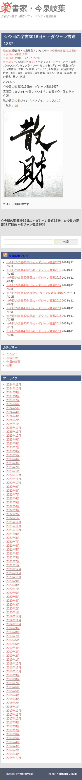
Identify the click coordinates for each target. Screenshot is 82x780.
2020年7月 (13, 589)
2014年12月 (13, 757)
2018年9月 (13, 675)
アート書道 (69, 61)
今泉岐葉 (53, 69)
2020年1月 (13, 612)
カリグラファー (28, 65)
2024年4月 (13, 412)
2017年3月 (13, 746)
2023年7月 (13, 447)
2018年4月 (13, 695)
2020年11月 (13, 573)
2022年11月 (13, 478)
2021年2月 (13, 561)
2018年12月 (13, 663)
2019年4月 (13, 647)
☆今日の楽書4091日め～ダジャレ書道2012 (33, 323)
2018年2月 (13, 702)
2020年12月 (13, 569)
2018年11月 (13, 667)
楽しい (51, 72)
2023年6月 (13, 451)
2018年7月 (13, 683)
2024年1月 (13, 423)
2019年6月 (13, 640)
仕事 (9, 365)
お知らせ (41, 50)
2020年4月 (13, 600)
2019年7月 (13, 636)
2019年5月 (13, 644)
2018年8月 (13, 679)
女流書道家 (67, 69)
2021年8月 (13, 537)
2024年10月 (13, 388)
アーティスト (43, 61)
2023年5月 (13, 455)
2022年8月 (13, 490)
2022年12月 (13, 475)
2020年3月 (13, 604)
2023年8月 (13, 443)
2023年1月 (13, 471)
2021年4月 (13, 553)
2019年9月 (13, 628)
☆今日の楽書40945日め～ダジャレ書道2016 (34, 292)
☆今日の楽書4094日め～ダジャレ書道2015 (33, 300)
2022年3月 (13, 510)
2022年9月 (13, 486)
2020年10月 (13, 577)
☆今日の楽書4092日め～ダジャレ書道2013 (33, 315)
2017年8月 (13, 726)
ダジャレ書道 (60, 65)
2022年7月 (13, 494)
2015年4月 (13, 754)
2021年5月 (13, 549)
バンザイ (41, 69)
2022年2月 (13, 514)
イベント (12, 353)
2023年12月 (13, 427)
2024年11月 (13, 384)
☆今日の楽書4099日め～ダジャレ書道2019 (33, 270)
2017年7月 (13, 730)
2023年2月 (13, 467)
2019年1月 (13, 659)
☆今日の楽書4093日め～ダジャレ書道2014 (33, 308)
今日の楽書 (13, 361)
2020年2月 (13, 608)
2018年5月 (13, 691)
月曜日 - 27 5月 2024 (27, 58)
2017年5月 (13, 738)
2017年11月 (13, 714)
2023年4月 (13, 459)
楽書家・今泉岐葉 (33, 7)
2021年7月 (13, 541)
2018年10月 (13, 671)
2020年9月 (13, 581)
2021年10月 (13, 530)
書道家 (29, 72)
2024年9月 (13, 392)
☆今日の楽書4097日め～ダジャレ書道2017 (33, 285)
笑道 (22, 76)
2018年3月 (13, 699)
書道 (20, 72)
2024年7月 (13, 400)
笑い (15, 76)
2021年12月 (13, 522)
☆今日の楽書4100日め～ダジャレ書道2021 (33, 262)
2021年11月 (13, 526)
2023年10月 (13, 435)
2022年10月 (13, 482)
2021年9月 (13, 533)
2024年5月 (13, 408)
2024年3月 (13, 416)
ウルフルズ (10, 65)
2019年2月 (13, 655)
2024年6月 (13, 404)
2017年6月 (13, 734)
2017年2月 (13, 750)
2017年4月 (13, 742)
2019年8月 (13, 632)
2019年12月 (13, 616)
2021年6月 (13, 545)
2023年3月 (13, 463)
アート (57, 61)
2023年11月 (13, 431)
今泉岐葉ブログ (19, 256)
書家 (13, 72)
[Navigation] (4, 25)
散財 (5, 72)
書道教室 (40, 72)
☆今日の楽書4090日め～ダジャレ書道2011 (33, 331)
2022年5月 (13, 502)
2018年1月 (13, 706)
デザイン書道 (26, 69)
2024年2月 (13, 420)
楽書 (59, 72)
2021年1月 (13, 565)
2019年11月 (13, 620)
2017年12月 (13, 710)
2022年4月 (13, 506)
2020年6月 (13, 592)
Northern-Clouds (67, 773)
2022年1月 (13, 518)
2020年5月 (13, 596)
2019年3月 (13, 651)
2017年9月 (13, 722)
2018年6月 (13, 687)
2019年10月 (13, 624)
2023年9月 (13, 439)
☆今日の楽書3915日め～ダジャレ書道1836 (31, 220)
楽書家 (68, 72)
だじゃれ (45, 65)
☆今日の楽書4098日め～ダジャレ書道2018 (33, 277)
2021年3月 (13, 557)
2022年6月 (13, 498)
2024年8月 (13, 396)
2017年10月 (13, 718)
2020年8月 (13, 585)
